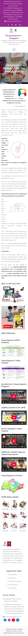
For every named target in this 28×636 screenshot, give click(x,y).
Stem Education (13, 584)
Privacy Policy (12, 588)
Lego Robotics (12, 574)
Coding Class (12, 578)
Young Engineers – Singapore (14, 36)
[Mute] (22, 402)
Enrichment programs (15, 581)
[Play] (3, 402)
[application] (14, 396)
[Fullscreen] (24, 402)
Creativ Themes (19, 633)
